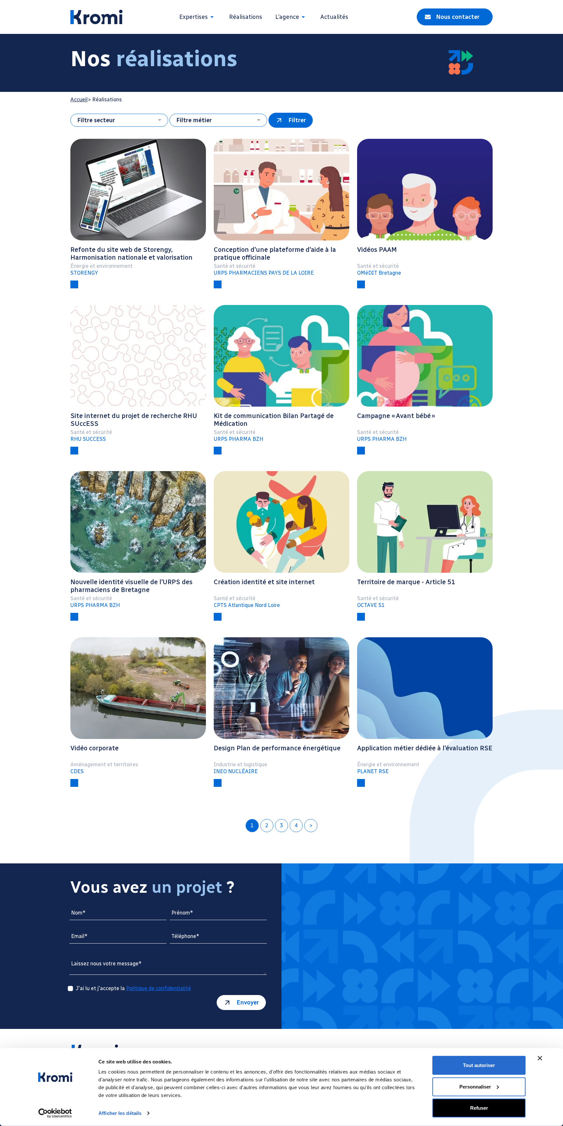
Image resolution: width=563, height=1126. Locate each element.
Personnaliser (475, 1086)
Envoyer (248, 1002)
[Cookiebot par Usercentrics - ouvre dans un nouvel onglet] (55, 1113)
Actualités (334, 17)
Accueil (79, 99)
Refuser (479, 1108)
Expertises (193, 17)
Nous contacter (458, 17)
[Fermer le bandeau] (540, 1058)
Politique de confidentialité (158, 988)
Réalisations (245, 17)
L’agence (287, 17)
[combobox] (119, 120)
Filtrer (297, 120)
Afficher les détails (119, 1113)
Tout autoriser (479, 1065)
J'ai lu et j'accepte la (133, 988)
